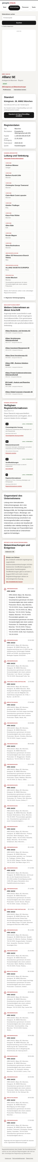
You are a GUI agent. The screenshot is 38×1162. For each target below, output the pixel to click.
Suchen (19, 23)
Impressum (8, 1158)
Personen (25, 7)
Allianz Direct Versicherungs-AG (16, 355)
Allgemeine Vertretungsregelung (15, 297)
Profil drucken (7, 89)
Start (4, 7)
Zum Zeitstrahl (9, 468)
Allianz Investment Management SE (17, 348)
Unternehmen (14, 7)
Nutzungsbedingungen (18, 1158)
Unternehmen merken (20, 89)
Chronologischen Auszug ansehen (14, 435)
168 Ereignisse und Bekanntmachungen (14, 86)
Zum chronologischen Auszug (14, 581)
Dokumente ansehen (11, 453)
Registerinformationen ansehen (14, 486)
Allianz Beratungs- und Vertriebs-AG (17, 331)
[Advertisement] (19, 51)
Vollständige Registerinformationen (13, 158)
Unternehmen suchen (8, 14)
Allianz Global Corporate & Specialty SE (19, 392)
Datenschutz (29, 1158)
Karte (34, 7)
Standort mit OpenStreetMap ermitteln (19, 115)
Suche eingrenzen (8, 26)
